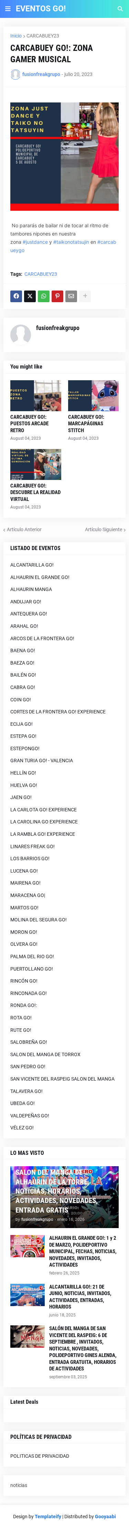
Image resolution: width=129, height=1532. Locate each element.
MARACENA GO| (27, 895)
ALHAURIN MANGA (31, 589)
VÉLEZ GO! (22, 1127)
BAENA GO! (22, 650)
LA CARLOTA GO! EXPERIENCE (43, 809)
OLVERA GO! (23, 944)
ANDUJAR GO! (25, 601)
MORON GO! (23, 932)
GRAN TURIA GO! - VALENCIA (41, 760)
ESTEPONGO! (25, 748)
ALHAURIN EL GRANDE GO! (39, 577)
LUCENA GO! (24, 871)
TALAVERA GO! (26, 1091)
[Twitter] (30, 296)
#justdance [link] (35, 242)
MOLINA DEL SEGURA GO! (38, 919)
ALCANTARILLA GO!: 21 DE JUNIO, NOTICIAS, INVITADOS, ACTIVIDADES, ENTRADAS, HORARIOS (80, 1297)
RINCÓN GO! (23, 981)
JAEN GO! (21, 797)
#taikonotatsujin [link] (71, 242)
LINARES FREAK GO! (32, 846)
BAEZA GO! (22, 663)
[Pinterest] (57, 296)
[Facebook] (16, 296)
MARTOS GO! (24, 907)
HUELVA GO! (23, 785)
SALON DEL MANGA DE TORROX (45, 1054)
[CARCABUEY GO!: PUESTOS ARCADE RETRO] (35, 395)
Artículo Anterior (24, 529)
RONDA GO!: (23, 1005)
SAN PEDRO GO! (27, 1066)
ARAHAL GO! (24, 626)
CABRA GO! (22, 687)
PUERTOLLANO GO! (31, 969)
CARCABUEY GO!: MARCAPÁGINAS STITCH (86, 424)
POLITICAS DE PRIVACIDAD (39, 1456)
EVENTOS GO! (41, 8)
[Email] (71, 296)
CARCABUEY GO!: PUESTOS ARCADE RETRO (29, 424)
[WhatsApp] (44, 296)
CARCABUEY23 (42, 35)
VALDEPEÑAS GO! (29, 1115)
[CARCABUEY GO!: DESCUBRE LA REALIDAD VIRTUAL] (35, 464)
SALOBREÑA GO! (28, 1042)
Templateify (48, 1516)
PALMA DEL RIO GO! (32, 956)
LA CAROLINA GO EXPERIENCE (44, 821)
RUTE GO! (20, 1030)
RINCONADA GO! (28, 993)
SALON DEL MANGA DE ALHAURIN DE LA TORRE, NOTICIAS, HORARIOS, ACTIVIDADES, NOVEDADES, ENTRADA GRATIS (56, 1191)
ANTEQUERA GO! (28, 613)
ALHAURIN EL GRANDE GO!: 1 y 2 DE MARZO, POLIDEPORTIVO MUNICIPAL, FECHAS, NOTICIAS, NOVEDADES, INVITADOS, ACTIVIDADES (83, 1251)
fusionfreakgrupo (57, 327)
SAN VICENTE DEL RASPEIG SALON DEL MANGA (62, 1079)
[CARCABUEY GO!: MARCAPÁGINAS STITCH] (93, 395)
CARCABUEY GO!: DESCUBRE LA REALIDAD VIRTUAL (35, 492)
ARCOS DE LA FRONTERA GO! (42, 638)
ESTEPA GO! (23, 736)
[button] (8, 9)
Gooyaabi (105, 1516)
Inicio (16, 35)
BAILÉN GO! (23, 675)
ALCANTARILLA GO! (32, 565)
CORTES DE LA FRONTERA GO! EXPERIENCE (58, 711)
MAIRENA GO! (25, 883)
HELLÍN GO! (23, 773)
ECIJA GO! (21, 724)
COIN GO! (20, 699)
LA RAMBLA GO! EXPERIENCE (42, 834)
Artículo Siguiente (103, 529)
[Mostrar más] (85, 296)
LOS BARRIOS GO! (30, 858)
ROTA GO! (21, 1017)
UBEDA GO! (22, 1103)
